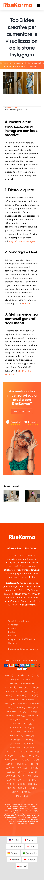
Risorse (12, 635)
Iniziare (33, 66)
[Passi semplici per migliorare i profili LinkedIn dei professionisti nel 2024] (11, 496)
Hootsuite (27, 303)
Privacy (12, 628)
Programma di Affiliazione (22, 639)
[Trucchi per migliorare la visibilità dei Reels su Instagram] (32, 496)
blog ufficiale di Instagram (22, 241)
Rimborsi (12, 632)
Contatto (13, 643)
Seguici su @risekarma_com (23, 649)
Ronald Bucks (12, 108)
